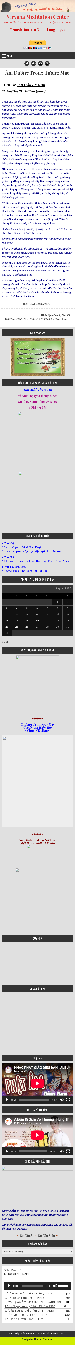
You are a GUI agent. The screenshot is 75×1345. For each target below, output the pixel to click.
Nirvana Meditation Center (37, 16)
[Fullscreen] (68, 1100)
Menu (9, 56)
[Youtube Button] (40, 63)
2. (24, 1297)
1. (28, 1293)
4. (30, 1306)
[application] (37, 1083)
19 (27, 620)
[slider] (63, 1285)
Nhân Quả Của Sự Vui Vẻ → (57, 315)
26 (26, 626)
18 (16, 620)
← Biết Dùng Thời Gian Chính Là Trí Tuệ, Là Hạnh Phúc (35, 319)
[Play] (7, 1100)
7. (25, 1319)
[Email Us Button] (47, 63)
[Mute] (62, 1100)
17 (7, 620)
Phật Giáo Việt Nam (31, 85)
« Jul (5, 641)
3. (34, 1302)
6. (26, 1314)
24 (6, 626)
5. (29, 1310)
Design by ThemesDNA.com (37, 1339)
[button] (5, 357)
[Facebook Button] (26, 63)
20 (37, 620)
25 (16, 626)
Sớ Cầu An (27, 1235)
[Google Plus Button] (33, 63)
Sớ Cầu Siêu (46, 1235)
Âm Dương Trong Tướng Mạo (37, 73)
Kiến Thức (44, 304)
